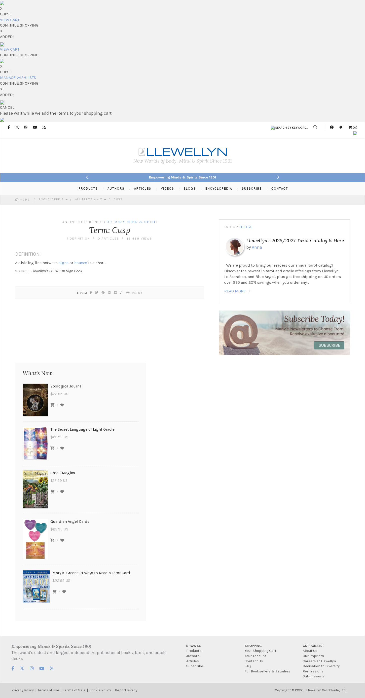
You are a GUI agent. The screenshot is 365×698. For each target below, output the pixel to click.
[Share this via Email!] (115, 292)
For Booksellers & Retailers (267, 671)
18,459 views (139, 238)
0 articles (108, 238)
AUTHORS (116, 188)
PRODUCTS (88, 188)
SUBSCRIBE (252, 188)
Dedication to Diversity (321, 666)
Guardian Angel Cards (69, 521)
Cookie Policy (100, 690)
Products (193, 651)
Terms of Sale (74, 690)
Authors (192, 656)
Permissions (313, 671)
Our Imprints (313, 656)
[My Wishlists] (340, 127)
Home (25, 199)
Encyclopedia (52, 199)
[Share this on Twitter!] (97, 292)
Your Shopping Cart (260, 651)
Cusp (118, 199)
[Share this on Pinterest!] (103, 292)
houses (80, 262)
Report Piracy (126, 690)
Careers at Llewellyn (319, 661)
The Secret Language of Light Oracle (82, 429)
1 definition (78, 238)
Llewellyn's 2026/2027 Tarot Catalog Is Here (295, 240)
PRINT (137, 292)
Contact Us (254, 661)
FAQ (248, 666)
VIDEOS (167, 188)
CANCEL (7, 107)
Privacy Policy (22, 690)
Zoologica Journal (66, 386)
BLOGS (190, 188)
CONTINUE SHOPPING (19, 25)
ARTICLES (142, 188)
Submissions (313, 676)
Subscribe (194, 666)
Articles (192, 661)
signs (64, 262)
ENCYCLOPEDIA (218, 188)
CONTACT (279, 188)
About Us (310, 651)
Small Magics (62, 472)
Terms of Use (48, 690)
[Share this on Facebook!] (91, 292)
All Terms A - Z (89, 199)
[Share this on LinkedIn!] (109, 292)
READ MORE (235, 291)
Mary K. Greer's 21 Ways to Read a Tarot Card (91, 572)
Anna (257, 247)
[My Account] (331, 127)
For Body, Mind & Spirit (131, 222)
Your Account (255, 656)
